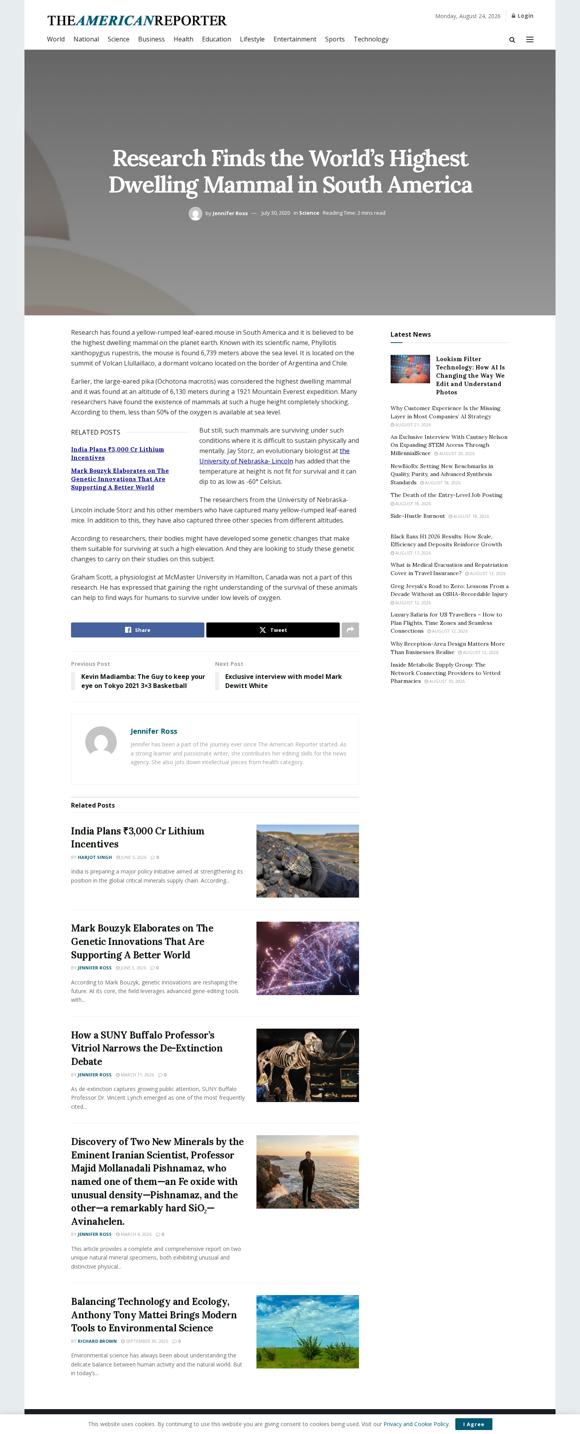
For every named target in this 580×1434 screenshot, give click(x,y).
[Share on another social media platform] (350, 629)
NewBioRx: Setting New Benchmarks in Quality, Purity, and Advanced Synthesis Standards (442, 474)
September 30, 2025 (146, 1341)
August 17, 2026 (412, 553)
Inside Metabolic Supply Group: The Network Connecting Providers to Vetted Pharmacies (445, 672)
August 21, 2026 (412, 424)
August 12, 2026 (412, 602)
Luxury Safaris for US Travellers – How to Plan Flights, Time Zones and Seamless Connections (446, 622)
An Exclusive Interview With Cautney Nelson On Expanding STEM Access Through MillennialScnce (449, 445)
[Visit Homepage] (138, 20)
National (86, 39)
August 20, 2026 (456, 453)
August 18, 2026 (442, 482)
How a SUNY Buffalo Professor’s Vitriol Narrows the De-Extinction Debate (147, 1048)
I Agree (474, 1424)
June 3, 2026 (133, 968)
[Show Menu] (529, 39)
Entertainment (294, 39)
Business (151, 39)
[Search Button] (512, 39)
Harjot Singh (95, 857)
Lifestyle (252, 39)
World (56, 39)
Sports (335, 39)
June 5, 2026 (133, 857)
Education (216, 39)
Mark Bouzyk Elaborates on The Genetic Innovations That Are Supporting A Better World (120, 479)
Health (183, 39)
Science (118, 39)
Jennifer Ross (230, 212)
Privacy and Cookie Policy (416, 1424)
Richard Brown (97, 1341)
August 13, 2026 (487, 573)
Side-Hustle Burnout (418, 515)
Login (524, 15)
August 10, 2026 (446, 681)
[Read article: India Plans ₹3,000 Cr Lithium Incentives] (307, 861)
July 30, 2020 (276, 212)
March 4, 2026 (136, 1234)
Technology (371, 39)
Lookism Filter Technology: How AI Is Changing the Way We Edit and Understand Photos (470, 375)
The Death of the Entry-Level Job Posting (447, 495)
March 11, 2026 (137, 1075)
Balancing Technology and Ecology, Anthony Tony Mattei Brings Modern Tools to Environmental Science (154, 1314)
